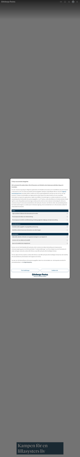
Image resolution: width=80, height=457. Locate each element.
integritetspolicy (27, 262)
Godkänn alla (55, 270)
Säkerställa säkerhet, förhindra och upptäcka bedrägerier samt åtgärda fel (29, 237)
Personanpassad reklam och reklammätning (22, 216)
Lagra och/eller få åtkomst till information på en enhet (25, 213)
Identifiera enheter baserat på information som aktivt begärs (26, 230)
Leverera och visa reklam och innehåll (21, 240)
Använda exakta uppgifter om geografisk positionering (25, 226)
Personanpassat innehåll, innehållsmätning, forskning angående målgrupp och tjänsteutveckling (35, 220)
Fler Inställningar (25, 270)
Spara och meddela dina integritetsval (21, 243)
